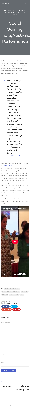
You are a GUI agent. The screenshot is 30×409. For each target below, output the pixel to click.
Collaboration (9, 10)
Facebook (6, 306)
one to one (24, 291)
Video (15, 14)
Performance (10, 12)
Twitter (15, 306)
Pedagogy (5, 294)
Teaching (21, 12)
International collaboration (10, 291)
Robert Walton (5, 3)
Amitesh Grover (23, 61)
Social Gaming (14, 294)
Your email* (4, 354)
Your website (5, 362)
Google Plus (7, 309)
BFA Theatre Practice (10, 166)
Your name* (4, 347)
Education (22, 10)
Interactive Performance (12, 288)
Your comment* (5, 322)
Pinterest (17, 309)
